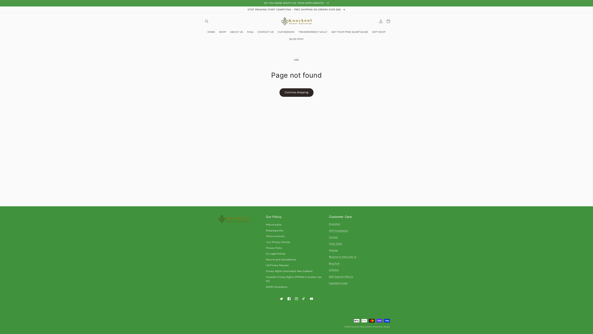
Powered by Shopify (381, 327)
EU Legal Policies (275, 253)
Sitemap (333, 250)
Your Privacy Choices (278, 242)
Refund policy (274, 224)
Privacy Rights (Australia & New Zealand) (289, 271)
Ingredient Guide (338, 283)
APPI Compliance (338, 230)
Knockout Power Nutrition (361, 327)
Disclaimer (334, 224)
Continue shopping (296, 92)
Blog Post (334, 263)
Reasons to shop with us (342, 256)
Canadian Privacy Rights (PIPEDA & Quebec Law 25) (294, 279)
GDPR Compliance (276, 287)
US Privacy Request (277, 265)
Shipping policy (275, 230)
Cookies (333, 237)
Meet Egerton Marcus (341, 276)
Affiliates (334, 270)
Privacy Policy (274, 248)
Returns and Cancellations (281, 259)
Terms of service (275, 236)
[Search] (206, 21)
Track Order (335, 243)
